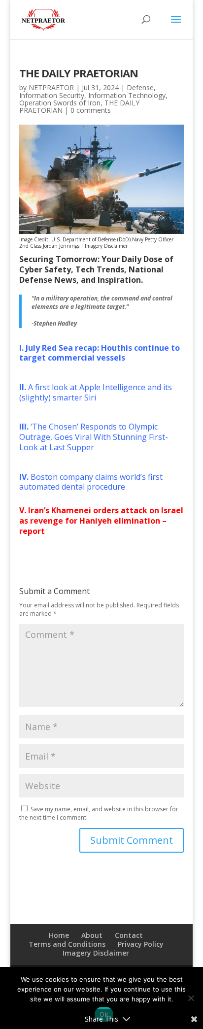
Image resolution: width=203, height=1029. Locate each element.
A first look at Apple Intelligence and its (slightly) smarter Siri (95, 392)
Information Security (51, 95)
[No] (191, 998)
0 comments (90, 110)
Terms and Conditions (67, 944)
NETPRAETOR (51, 87)
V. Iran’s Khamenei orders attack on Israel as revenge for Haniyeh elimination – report (101, 520)
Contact (129, 935)
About (91, 935)
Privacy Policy (141, 944)
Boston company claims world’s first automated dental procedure (91, 482)
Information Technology (127, 95)
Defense (140, 87)
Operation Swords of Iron (60, 102)
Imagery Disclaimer (106, 245)
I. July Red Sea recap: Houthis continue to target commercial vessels (99, 353)
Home (59, 935)
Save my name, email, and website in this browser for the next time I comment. (98, 813)
